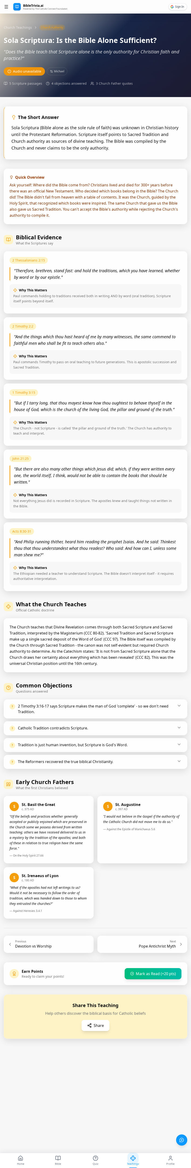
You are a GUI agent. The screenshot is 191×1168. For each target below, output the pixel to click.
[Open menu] (6, 7)
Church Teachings (18, 27)
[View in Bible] (177, 261)
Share (99, 1025)
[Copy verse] (168, 261)
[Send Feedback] (181, 1140)
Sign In (179, 7)
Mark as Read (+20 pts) (156, 973)
